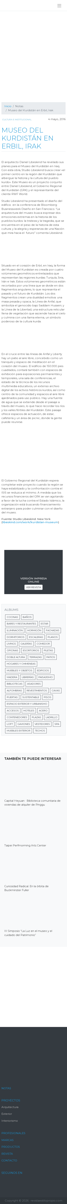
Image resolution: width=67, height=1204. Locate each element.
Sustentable (30, 697)
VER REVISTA (33, 587)
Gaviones (24, 724)
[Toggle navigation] (59, 5)
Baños (27, 617)
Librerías (28, 677)
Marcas (7, 1140)
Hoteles (28, 710)
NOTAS (6, 1088)
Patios (50, 657)
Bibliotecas (15, 683)
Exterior (6, 1113)
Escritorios (31, 650)
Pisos (47, 697)
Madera (12, 677)
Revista (7, 1153)
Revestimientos (37, 690)
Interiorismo (9, 1120)
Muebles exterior (18, 730)
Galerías (26, 643)
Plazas (36, 717)
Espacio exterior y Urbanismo (27, 703)
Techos (40, 730)
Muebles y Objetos (19, 670)
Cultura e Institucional (17, 119)
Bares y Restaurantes (21, 623)
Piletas (48, 650)
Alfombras (14, 690)
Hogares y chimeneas (21, 663)
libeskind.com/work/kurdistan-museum (30, 522)
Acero (43, 710)
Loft (10, 724)
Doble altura (16, 657)
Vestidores (42, 724)
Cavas (56, 690)
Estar (44, 623)
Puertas (12, 697)
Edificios (43, 670)
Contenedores (17, 717)
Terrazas (35, 657)
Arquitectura (9, 1107)
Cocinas (12, 617)
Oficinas (12, 650)
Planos (53, 637)
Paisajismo (45, 677)
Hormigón (34, 630)
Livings (11, 643)
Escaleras (36, 637)
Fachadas (52, 630)
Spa (56, 724)
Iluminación (15, 630)
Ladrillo (51, 717)
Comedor (43, 643)
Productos (10, 1146)
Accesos (13, 710)
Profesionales (13, 1133)
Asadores (34, 683)
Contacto (9, 1160)
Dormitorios (15, 637)
